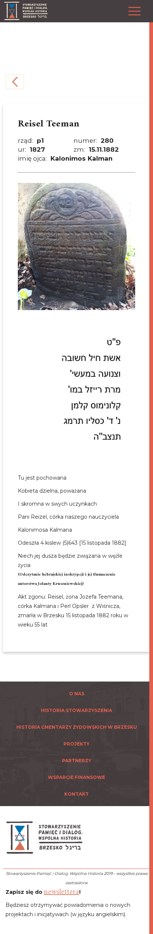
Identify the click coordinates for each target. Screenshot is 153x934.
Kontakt (76, 794)
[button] (132, 7)
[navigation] (149, 467)
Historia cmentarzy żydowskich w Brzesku (76, 727)
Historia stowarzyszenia (76, 710)
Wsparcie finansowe (76, 777)
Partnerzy (76, 760)
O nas (76, 693)
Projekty (76, 744)
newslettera (61, 892)
